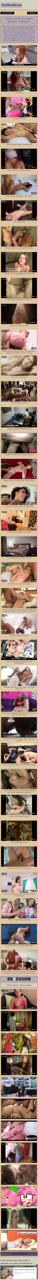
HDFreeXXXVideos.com (25, 34)
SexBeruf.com (15, 39)
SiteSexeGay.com (17, 28)
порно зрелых (21, 1254)
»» (29, 979)
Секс (14, 1254)
